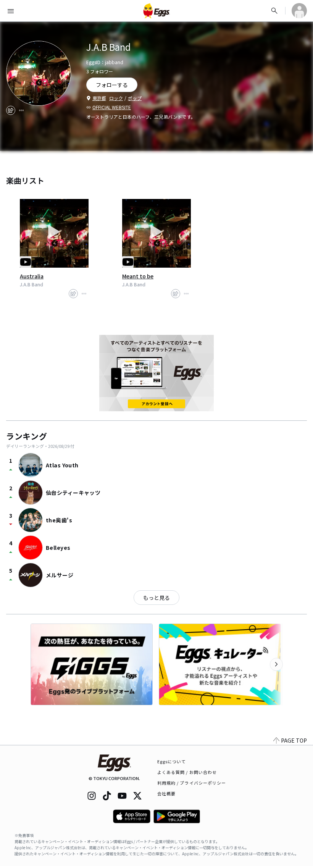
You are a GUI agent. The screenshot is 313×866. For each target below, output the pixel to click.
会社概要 (166, 793)
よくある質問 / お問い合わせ (187, 772)
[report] (21, 110)
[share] (10, 110)
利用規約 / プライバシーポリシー (191, 783)
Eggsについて (171, 761)
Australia (32, 276)
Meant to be (137, 276)
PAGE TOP (294, 740)
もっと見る (156, 597)
